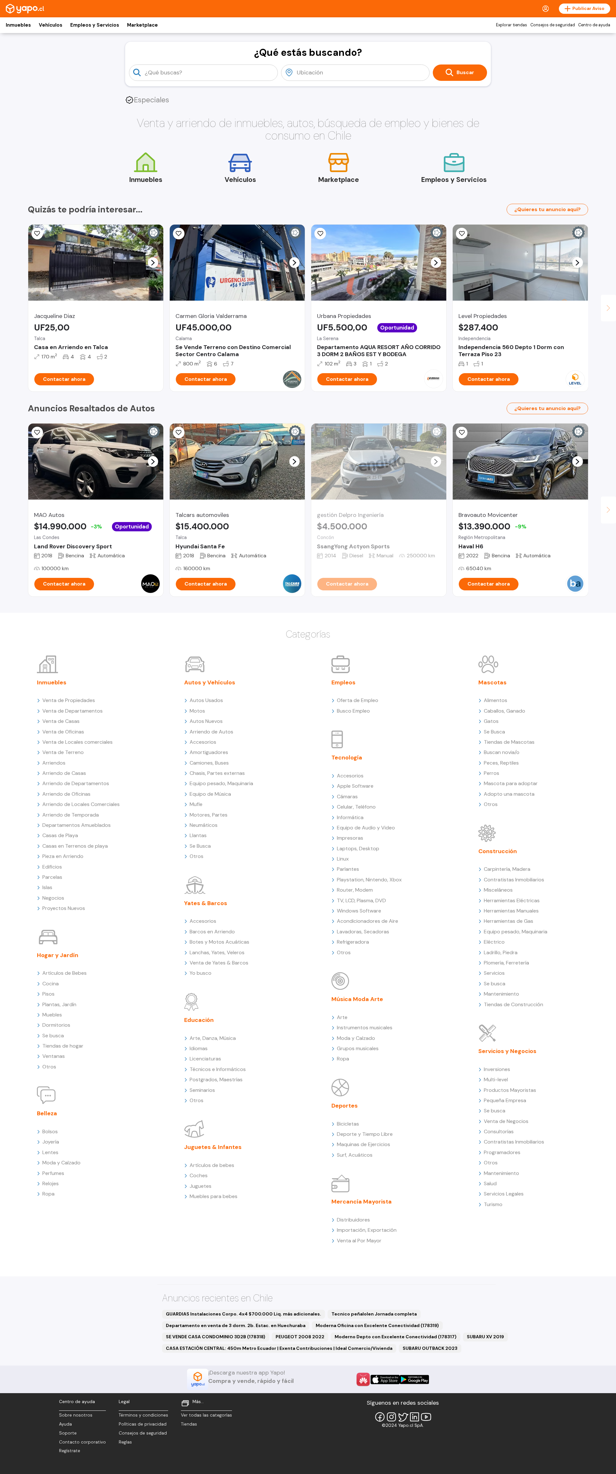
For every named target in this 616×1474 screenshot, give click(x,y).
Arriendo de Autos (211, 731)
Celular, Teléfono (356, 806)
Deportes (344, 1106)
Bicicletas (348, 1123)
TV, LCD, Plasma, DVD (361, 900)
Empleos (343, 682)
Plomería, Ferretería (506, 962)
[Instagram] (391, 1417)
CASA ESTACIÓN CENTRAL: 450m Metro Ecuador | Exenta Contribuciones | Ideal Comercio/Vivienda (279, 1348)
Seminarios (202, 1090)
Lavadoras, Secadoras (363, 931)
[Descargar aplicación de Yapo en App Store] (385, 1379)
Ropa (48, 1193)
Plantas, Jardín (59, 1004)
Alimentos (495, 700)
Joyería (50, 1141)
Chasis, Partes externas (217, 773)
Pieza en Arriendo (62, 856)
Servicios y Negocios (507, 1051)
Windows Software (359, 910)
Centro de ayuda (594, 25)
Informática (350, 817)
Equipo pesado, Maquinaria (221, 783)
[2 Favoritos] (37, 432)
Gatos (491, 721)
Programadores (502, 1152)
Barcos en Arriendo (212, 931)
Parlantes (348, 869)
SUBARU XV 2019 (485, 1337)
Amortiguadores (209, 752)
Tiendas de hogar (62, 1045)
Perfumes (53, 1173)
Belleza (47, 1113)
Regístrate (69, 1450)
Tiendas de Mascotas (509, 742)
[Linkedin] (414, 1417)
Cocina (50, 983)
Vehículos (50, 25)
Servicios (494, 973)
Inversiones (497, 1069)
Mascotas (492, 682)
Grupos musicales (358, 1048)
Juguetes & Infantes (213, 1147)
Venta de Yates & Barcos (219, 962)
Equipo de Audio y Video (366, 827)
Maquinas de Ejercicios (363, 1144)
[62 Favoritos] (461, 233)
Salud (490, 1183)
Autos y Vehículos (209, 682)
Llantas (198, 835)
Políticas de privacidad (143, 1424)
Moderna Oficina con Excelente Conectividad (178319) (377, 1325)
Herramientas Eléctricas (512, 900)
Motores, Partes (208, 814)
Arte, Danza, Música (213, 1038)
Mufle (196, 804)
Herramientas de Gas (508, 921)
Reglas (125, 1442)
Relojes (50, 1183)
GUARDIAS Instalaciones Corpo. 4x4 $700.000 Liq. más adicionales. (243, 1314)
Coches (199, 1175)
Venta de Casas (61, 721)
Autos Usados (206, 700)
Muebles (52, 1014)
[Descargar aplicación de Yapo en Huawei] (363, 1379)
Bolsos (50, 1131)
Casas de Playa (60, 835)
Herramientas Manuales (511, 910)
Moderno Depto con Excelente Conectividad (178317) (396, 1337)
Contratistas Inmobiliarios (514, 879)
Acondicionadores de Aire (367, 921)
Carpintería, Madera (507, 869)
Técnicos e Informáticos (218, 1069)
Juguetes (200, 1186)
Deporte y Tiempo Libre (365, 1134)
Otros (49, 1066)
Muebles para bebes (213, 1196)
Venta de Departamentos (72, 710)
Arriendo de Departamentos (75, 783)
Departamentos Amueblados (76, 825)
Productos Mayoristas (510, 1090)
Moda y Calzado (61, 1162)
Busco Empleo (353, 710)
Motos (197, 710)
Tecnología (346, 757)
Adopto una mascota (509, 794)
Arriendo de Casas (64, 773)
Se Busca (200, 846)
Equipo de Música (210, 794)
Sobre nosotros (75, 1415)
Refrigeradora (353, 941)
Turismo (493, 1204)
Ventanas (53, 1056)
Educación (199, 1020)
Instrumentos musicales (364, 1027)
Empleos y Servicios (94, 25)
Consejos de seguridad (552, 25)
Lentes (50, 1152)
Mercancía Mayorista (361, 1201)
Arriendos (53, 762)
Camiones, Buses (209, 762)
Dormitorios (56, 1025)
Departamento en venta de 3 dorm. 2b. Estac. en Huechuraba (235, 1325)
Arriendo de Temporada (70, 814)
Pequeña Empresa (505, 1100)
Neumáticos (204, 825)
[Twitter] (403, 1417)
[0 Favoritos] (37, 233)
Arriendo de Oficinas (66, 794)
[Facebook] (380, 1417)
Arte (342, 1017)
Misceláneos (498, 890)
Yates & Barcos (205, 903)
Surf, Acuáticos (354, 1155)
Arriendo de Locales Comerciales (81, 804)
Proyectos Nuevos (63, 908)
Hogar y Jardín (57, 955)
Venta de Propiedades (68, 700)
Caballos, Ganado (504, 710)
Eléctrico (494, 941)
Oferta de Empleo (357, 700)
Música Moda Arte (357, 999)
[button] (153, 262)
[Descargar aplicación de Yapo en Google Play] (414, 1379)
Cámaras (347, 796)
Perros (491, 773)
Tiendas (189, 1424)
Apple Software (355, 786)
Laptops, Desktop (358, 848)
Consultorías (499, 1131)
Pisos (48, 993)
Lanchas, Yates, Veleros (217, 952)
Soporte (68, 1433)
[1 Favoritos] (178, 432)
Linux (343, 858)
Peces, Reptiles (501, 762)
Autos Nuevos (206, 721)
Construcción (497, 851)
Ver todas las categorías (206, 1415)
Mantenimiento (501, 993)
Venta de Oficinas (63, 731)
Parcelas (52, 877)
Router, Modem (355, 890)
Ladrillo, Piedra (501, 952)
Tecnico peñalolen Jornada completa (374, 1314)
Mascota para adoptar (511, 783)
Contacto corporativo (82, 1442)
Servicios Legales (504, 1193)
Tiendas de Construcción (513, 1004)
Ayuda (65, 1424)
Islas (47, 887)
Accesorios (203, 742)
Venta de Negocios (506, 1121)
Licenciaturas (205, 1058)
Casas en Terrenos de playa (75, 846)
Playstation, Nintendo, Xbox (369, 879)
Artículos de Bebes (64, 973)
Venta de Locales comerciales (77, 742)
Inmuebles (18, 25)
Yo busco (200, 973)
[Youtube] (426, 1417)
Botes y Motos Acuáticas (219, 941)
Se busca (53, 1035)
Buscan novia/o (501, 752)
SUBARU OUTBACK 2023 (430, 1348)
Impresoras (350, 838)
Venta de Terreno (63, 752)
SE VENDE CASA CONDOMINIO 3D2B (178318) (215, 1337)
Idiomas (199, 1048)
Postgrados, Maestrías (216, 1079)
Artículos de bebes (212, 1165)
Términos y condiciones (143, 1415)
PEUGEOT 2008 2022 (300, 1337)
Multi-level (496, 1079)
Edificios (52, 866)
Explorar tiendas (511, 25)
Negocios (53, 898)
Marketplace (142, 25)
